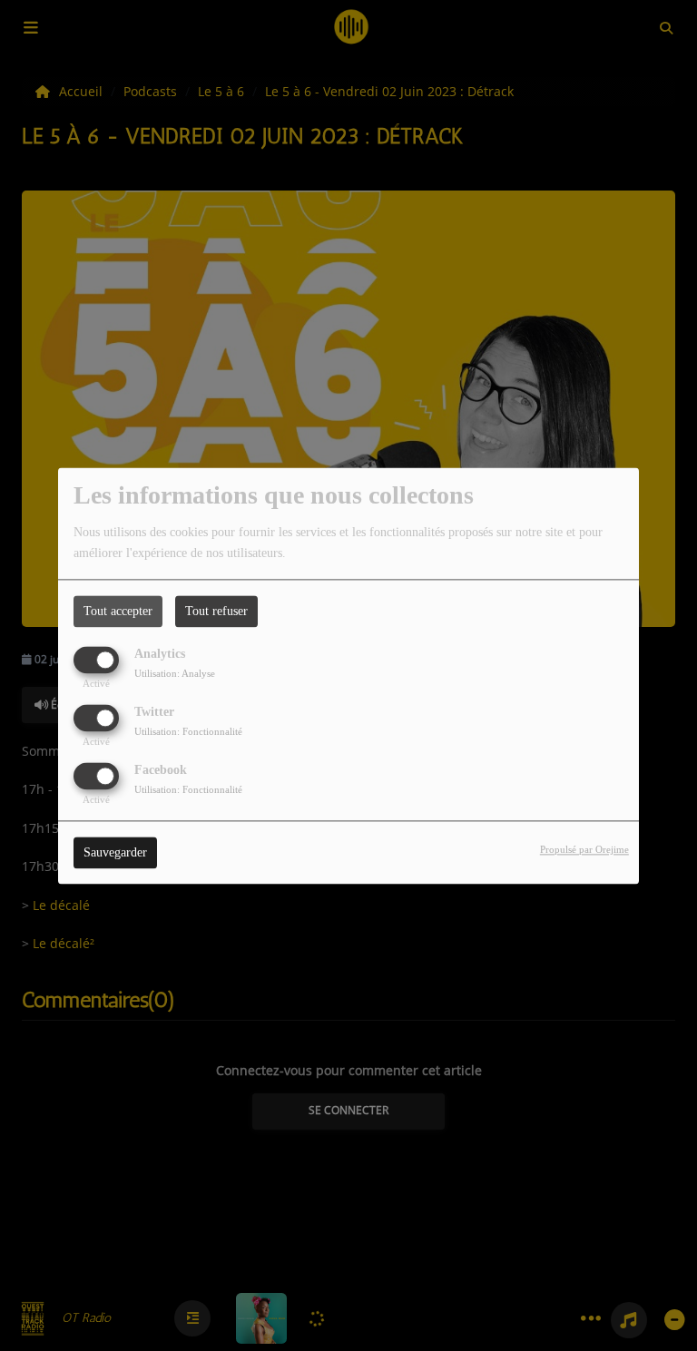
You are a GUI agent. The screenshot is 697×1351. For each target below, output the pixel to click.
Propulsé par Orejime (584, 849)
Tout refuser (216, 611)
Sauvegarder (115, 852)
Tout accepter (117, 611)
